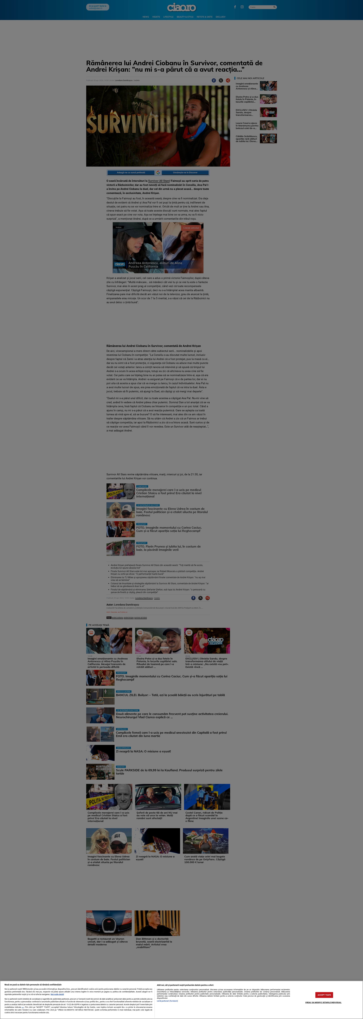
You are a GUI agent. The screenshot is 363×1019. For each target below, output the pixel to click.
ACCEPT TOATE (324, 995)
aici (23, 1007)
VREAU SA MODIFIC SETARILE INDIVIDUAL (323, 1002)
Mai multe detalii (57, 994)
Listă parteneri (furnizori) (167, 1001)
